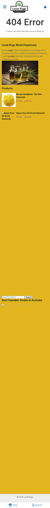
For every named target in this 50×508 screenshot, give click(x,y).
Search (29, 297)
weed (10, 50)
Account (38, 505)
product (11, 56)
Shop (15, 505)
